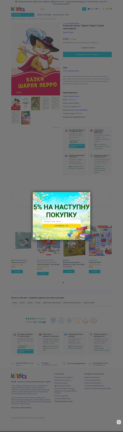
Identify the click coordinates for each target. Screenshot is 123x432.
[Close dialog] (87, 194)
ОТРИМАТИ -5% (61, 226)
